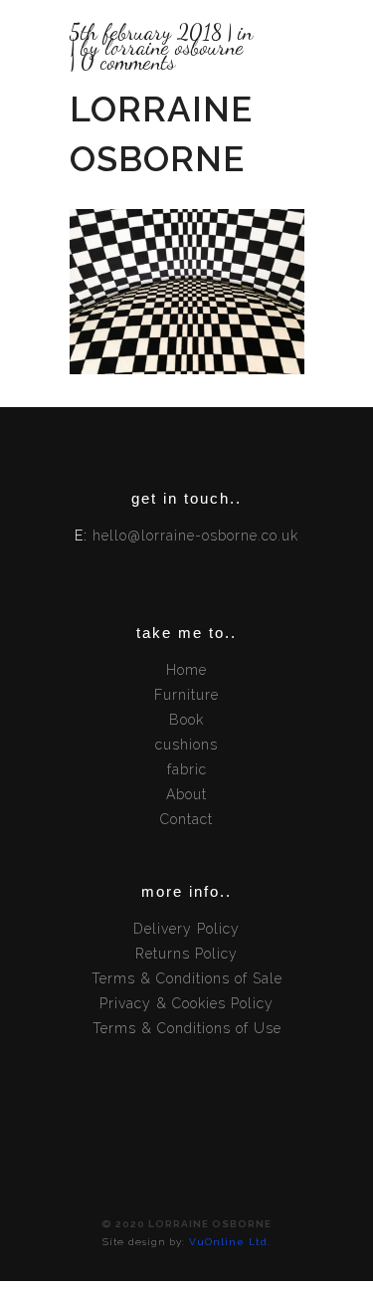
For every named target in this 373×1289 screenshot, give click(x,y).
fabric (187, 769)
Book (186, 720)
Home (186, 670)
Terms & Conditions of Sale (187, 978)
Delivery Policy (186, 929)
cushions (186, 744)
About (186, 794)
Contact (186, 819)
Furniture (186, 695)
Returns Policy (186, 954)
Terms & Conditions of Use (187, 1028)
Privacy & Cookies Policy (186, 1003)
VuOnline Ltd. (230, 1241)
